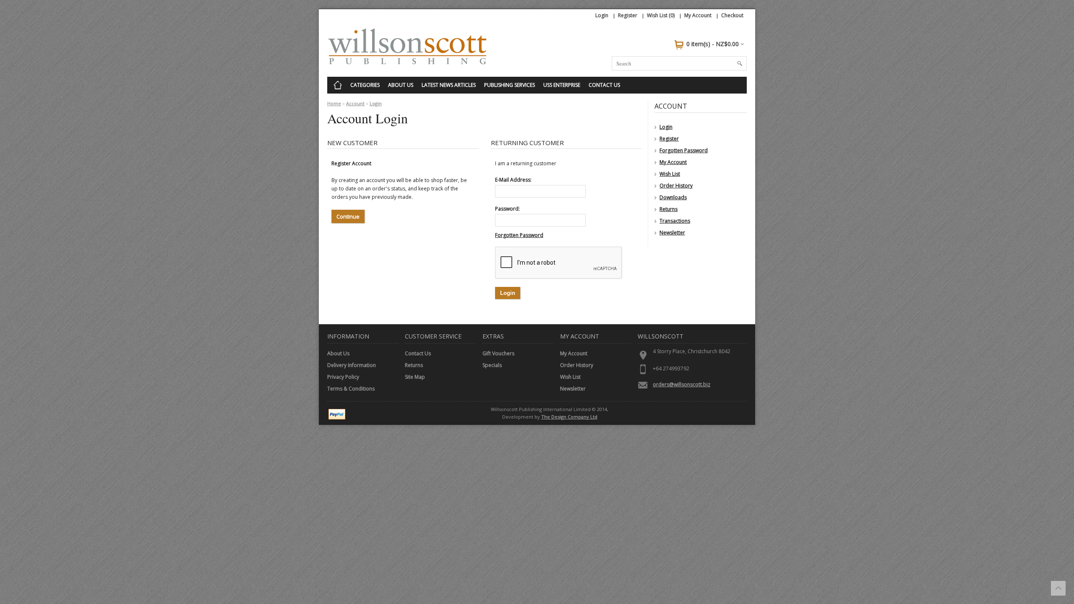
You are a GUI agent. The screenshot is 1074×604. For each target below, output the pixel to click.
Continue (348, 216)
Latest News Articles (449, 85)
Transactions (675, 220)
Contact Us (604, 85)
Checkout (732, 15)
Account (355, 103)
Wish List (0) (661, 15)
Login (601, 15)
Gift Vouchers (498, 353)
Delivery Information (351, 365)
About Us (400, 85)
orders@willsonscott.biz (681, 384)
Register (627, 15)
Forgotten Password (684, 150)
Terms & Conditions (351, 388)
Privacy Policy (343, 376)
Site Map (415, 376)
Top (1058, 588)
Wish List (670, 173)
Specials (492, 365)
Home (334, 103)
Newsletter (672, 232)
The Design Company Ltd (569, 417)
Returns (669, 209)
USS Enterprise (561, 85)
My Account (698, 15)
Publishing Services (509, 85)
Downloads (673, 197)
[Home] (337, 85)
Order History (676, 185)
